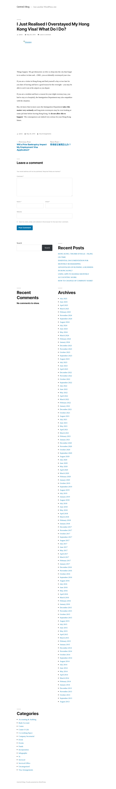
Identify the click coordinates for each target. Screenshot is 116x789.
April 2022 (64, 396)
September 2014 (66, 658)
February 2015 (65, 641)
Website (19, 212)
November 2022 (66, 376)
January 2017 (65, 564)
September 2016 (66, 577)
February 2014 (65, 681)
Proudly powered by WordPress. (36, 782)
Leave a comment (45, 34)
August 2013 (64, 701)
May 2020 (64, 466)
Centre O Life (24, 729)
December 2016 (66, 567)
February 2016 (65, 601)
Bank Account (24, 723)
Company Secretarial (26, 736)
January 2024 (65, 342)
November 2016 (66, 570)
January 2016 (65, 604)
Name (19, 201)
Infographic (23, 753)
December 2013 (66, 688)
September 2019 (66, 486)
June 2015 (64, 628)
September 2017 (66, 537)
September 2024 (66, 319)
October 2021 (65, 413)
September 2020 (66, 453)
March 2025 (64, 309)
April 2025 (64, 305)
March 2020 (64, 473)
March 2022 (64, 399)
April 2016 (64, 594)
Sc (19, 756)
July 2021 (63, 419)
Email (47, 201)
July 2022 (63, 386)
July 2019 (63, 493)
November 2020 (66, 446)
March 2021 (64, 433)
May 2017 (64, 550)
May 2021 (64, 426)
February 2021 (65, 436)
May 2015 (64, 631)
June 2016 (64, 587)
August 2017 (64, 540)
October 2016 (65, 574)
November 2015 (66, 611)
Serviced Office (24, 763)
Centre (21, 726)
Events (21, 743)
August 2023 (64, 359)
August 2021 (64, 416)
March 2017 (64, 557)
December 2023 (66, 345)
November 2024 (66, 315)
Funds (21, 746)
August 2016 (64, 581)
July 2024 (63, 325)
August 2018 (64, 500)
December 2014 (66, 648)
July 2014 (63, 664)
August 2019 (64, 490)
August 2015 (64, 621)
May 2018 (64, 510)
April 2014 (64, 675)
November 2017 (66, 530)
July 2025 (63, 298)
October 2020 (65, 449)
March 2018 (64, 517)
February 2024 (65, 339)
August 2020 (64, 456)
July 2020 (63, 460)
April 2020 (64, 470)
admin (21, 34)
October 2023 (65, 352)
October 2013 (65, 695)
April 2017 (64, 554)
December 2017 (66, 527)
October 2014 (65, 654)
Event (21, 740)
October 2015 (65, 614)
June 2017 (64, 547)
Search (19, 243)
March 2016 (64, 597)
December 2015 (66, 607)
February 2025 (65, 312)
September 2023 (66, 356)
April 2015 (64, 634)
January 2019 (65, 497)
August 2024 (64, 322)
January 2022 (65, 406)
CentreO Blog (23, 7)
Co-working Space (26, 733)
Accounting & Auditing (27, 719)
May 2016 (64, 591)
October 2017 (65, 533)
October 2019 (65, 483)
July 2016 (63, 584)
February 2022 (65, 402)
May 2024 (64, 332)
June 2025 (64, 302)
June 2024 (64, 329)
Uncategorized (24, 766)
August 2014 (64, 661)
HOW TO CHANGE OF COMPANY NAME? (75, 281)
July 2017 (63, 544)
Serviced (22, 760)
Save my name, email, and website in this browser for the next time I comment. (43, 222)
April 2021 (64, 429)
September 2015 (66, 617)
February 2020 (65, 476)
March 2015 (64, 638)
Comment (20, 176)
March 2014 (64, 678)
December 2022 (66, 372)
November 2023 (66, 349)
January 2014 (65, 685)
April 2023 (64, 369)
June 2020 (64, 463)
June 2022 (64, 389)
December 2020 (66, 443)
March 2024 (64, 335)
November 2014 (66, 651)
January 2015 (65, 644)
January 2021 (65, 439)
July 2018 (63, 503)
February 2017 (65, 560)
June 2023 (64, 366)
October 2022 (65, 379)
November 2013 (66, 691)
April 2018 (64, 513)
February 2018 (65, 520)
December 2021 (66, 409)
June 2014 (64, 668)
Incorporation (24, 750)
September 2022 (66, 382)
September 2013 (66, 698)
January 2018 (65, 523)
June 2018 (64, 507)
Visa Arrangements (45, 134)
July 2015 (63, 624)
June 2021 (64, 423)
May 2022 (64, 392)
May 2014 (64, 671)
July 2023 (63, 362)
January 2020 (65, 480)
